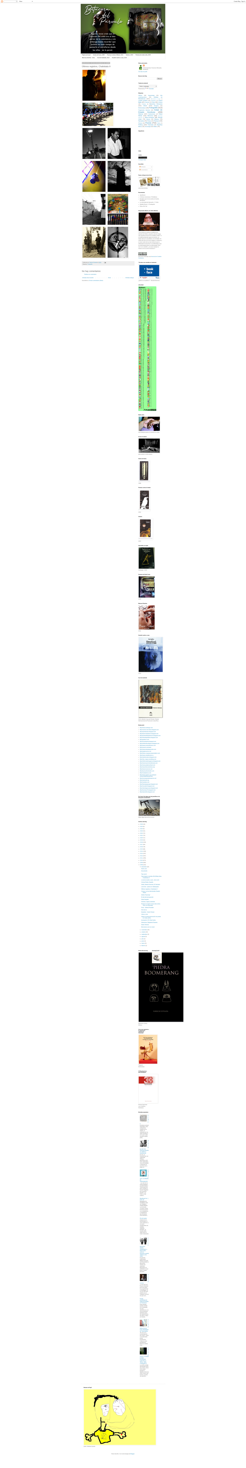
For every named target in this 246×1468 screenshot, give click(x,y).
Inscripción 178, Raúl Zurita (148, 920)
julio (142, 939)
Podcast (156, 121)
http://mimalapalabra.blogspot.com (149, 737)
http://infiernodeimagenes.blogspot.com (150, 761)
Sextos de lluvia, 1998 (99, 55)
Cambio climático (143, 100)
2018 (141, 842)
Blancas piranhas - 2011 (88, 57)
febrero (143, 945)
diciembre (144, 866)
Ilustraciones (151, 114)
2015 (141, 849)
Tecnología (148, 126)
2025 (141, 826)
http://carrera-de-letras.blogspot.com (149, 729)
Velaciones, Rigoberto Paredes (149, 922)
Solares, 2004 (129, 55)
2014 (141, 851)
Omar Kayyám (145, 899)
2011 (141, 858)
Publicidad (150, 125)
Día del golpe (143, 1218)
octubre (143, 932)
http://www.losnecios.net (146, 769)
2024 (141, 828)
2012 (141, 855)
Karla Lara (144, 868)
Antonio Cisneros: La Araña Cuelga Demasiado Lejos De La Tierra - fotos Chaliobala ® (144, 1355)
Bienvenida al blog (155, 98)
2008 (141, 864)
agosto (143, 936)
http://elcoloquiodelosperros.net (148, 778)
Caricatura (153, 100)
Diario (145, 105)
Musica (148, 119)
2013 (141, 853)
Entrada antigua (129, 277)
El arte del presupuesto (147, 897)
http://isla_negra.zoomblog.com (148, 759)
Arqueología (151, 95)
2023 (141, 831)
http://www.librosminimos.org (147, 767)
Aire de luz (144, 910)
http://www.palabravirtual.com (147, 765)
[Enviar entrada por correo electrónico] (105, 262)
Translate (151, 88)
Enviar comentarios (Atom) (96, 280)
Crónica (160, 102)
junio (142, 941)
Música (156, 119)
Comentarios (144, 170)
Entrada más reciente (87, 277)
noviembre (144, 929)
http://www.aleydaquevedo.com (148, 749)
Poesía (148, 123)
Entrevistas (141, 108)
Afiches (140, 95)
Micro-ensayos (149, 117)
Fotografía (90, 264)
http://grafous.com (144, 739)
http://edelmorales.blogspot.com (148, 757)
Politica (158, 123)
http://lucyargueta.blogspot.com (148, 741)
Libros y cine (144, 914)
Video (155, 126)
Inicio (109, 277)
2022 (141, 833)
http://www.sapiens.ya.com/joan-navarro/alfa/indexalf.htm (148, 775)
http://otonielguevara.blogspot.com (149, 788)
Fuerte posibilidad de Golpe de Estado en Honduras (144, 1301)
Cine (153, 102)
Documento (144, 871)
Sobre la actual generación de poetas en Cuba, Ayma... (151, 917)
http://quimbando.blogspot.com (148, 731)
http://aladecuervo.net (145, 751)
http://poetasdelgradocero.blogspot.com (150, 735)
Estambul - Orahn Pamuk (147, 912)
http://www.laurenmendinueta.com (148, 763)
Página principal (86, 55)
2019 (141, 840)
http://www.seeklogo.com (146, 727)
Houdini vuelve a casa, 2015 (119, 57)
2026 (141, 824)
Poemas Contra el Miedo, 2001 (115, 55)
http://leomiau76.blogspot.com (147, 790)
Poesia (140, 123)
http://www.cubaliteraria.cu (146, 755)
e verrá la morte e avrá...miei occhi (150, 880)
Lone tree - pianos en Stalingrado (150, 886)
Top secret (144, 874)
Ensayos (156, 105)
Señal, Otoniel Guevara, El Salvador (150, 884)
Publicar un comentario (90, 274)
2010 (141, 860)
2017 (141, 844)
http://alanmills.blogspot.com (147, 792)
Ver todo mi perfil (142, 71)
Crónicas (144, 104)
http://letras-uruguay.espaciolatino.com (150, 753)
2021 (141, 835)
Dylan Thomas (145, 924)
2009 (141, 862)
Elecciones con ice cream (148, 927)
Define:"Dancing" (145, 895)
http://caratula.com (144, 782)
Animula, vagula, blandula (148, 901)
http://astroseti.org (144, 780)
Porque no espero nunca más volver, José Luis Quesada (150, 904)
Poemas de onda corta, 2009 (143, 55)
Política (140, 125)
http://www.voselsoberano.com (148, 745)
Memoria (150, 115)
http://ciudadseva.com (145, 773)
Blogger (132, 1454)
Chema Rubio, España (147, 882)
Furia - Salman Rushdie (147, 907)
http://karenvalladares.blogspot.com (149, 733)
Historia (140, 114)
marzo (143, 943)
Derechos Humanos (155, 104)
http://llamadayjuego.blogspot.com (149, 784)
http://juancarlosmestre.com (147, 771)
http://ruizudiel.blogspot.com (147, 786)
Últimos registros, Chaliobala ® (149, 889)
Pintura (149, 121)
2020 (141, 837)
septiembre (144, 934)
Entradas (143, 167)
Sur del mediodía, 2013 (103, 57)
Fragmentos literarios (144, 110)
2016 (141, 846)
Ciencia (147, 102)
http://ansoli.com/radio (145, 747)
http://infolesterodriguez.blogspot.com (149, 743)
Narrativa (141, 121)
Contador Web (142, 159)
